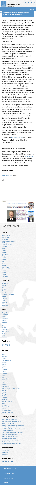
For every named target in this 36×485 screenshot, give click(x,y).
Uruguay (4, 302)
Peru (3, 300)
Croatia (4, 358)
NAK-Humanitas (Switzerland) (10, 436)
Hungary (4, 373)
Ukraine (4, 409)
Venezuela (5, 306)
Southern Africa (6, 269)
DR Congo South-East (8, 241)
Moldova (4, 384)
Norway (4, 390)
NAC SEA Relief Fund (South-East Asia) (13, 429)
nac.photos (5, 452)
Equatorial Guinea (7, 245)
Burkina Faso (5, 237)
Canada (4, 289)
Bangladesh (5, 313)
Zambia (4, 274)
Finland (4, 366)
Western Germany (7, 412)
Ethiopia (4, 246)
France (4, 368)
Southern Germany (7, 401)
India (3, 316)
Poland (4, 392)
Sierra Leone (5, 267)
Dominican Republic (8, 294)
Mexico (4, 296)
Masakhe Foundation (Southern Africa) (13, 425)
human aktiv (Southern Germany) (11, 421)
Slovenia (4, 399)
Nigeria (4, 265)
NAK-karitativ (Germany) (9, 438)
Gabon (4, 248)
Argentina (5, 283)
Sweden (4, 405)
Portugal (4, 394)
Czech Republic (6, 360)
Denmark (4, 362)
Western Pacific (6, 346)
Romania (4, 396)
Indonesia (5, 318)
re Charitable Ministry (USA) (10, 440)
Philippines (5, 326)
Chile (3, 291)
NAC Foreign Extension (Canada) (11, 427)
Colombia (4, 293)
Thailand (4, 337)
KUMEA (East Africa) (8, 423)
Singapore (5, 329)
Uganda (4, 273)
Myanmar (4, 324)
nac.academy (6, 451)
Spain (3, 403)
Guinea (4, 252)
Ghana (4, 250)
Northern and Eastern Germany (11, 388)
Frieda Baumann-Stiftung (9, 419)
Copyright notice (10, 469)
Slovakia (4, 397)
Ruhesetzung (7, 175)
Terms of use (8, 478)
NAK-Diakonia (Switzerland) (10, 434)
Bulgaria (4, 357)
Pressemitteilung (17, 138)
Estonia (4, 364)
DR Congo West (6, 243)
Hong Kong (5, 315)
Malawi (4, 259)
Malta (3, 383)
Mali (3, 261)
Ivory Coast (5, 254)
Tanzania (4, 271)
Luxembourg (5, 381)
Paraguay (4, 298)
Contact (7, 483)
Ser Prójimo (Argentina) (8, 442)
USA (3, 304)
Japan (4, 320)
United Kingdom (6, 410)
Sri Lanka (4, 333)
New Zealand (6, 344)
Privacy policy (9, 473)
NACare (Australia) (7, 431)
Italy (3, 377)
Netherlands (5, 386)
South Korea (5, 331)
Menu (32, 9)
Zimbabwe (5, 276)
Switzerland (5, 407)
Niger (3, 263)
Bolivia (4, 285)
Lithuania (4, 379)
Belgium (4, 355)
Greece (4, 371)
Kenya (4, 256)
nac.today (5, 454)
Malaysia (4, 322)
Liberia (4, 258)
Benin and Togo (6, 235)
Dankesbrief (29, 156)
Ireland (4, 375)
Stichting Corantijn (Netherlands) (11, 444)
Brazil (3, 287)
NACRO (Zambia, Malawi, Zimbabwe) (12, 432)
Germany (4, 370)
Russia (4, 328)
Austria (4, 353)
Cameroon (5, 239)
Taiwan (4, 335)
